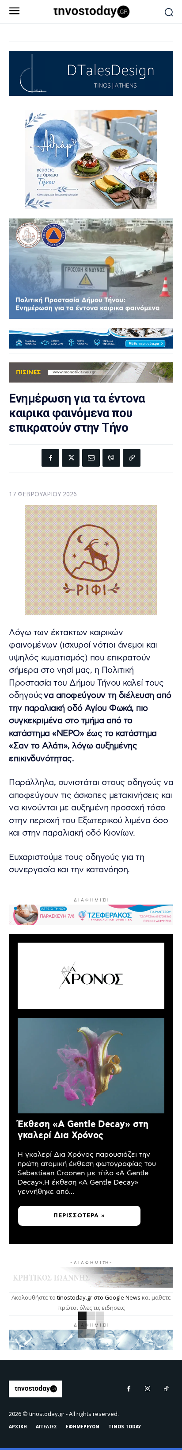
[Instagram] (147, 1389)
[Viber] (111, 458)
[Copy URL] (131, 458)
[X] (71, 458)
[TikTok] (166, 1389)
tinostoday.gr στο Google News (98, 1297)
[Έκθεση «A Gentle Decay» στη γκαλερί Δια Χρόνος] (91, 1065)
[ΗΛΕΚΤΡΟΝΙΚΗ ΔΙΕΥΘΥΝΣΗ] (91, 458)
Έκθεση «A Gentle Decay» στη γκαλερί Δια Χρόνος (83, 1130)
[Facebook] (50, 458)
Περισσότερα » (79, 1216)
